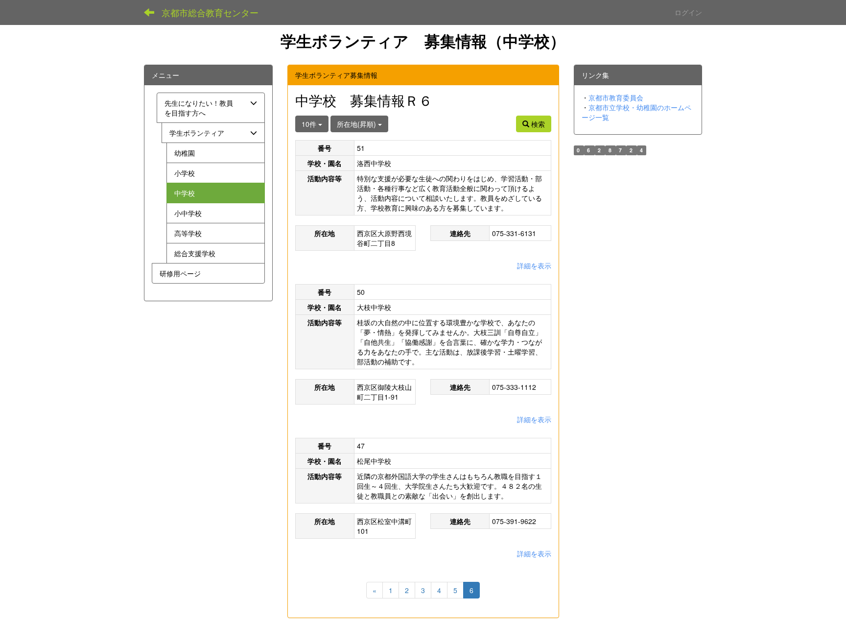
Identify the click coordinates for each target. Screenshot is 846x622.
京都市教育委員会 (615, 97)
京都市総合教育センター (210, 12)
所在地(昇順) (357, 124)
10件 (310, 124)
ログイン (688, 12)
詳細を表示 (534, 265)
